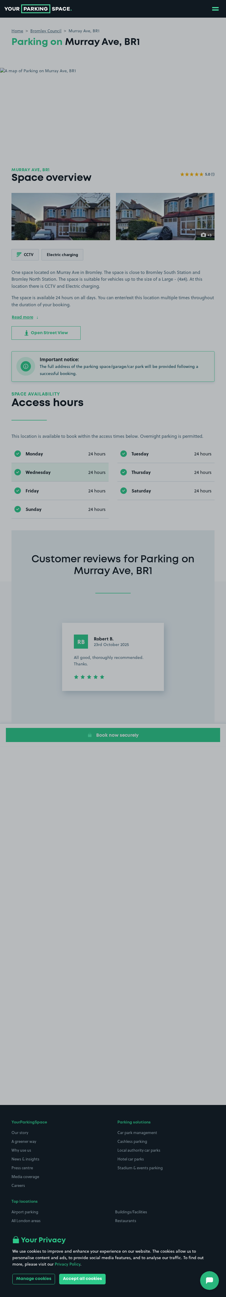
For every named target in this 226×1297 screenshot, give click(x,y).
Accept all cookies (82, 1279)
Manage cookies (33, 1279)
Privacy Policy (67, 1264)
